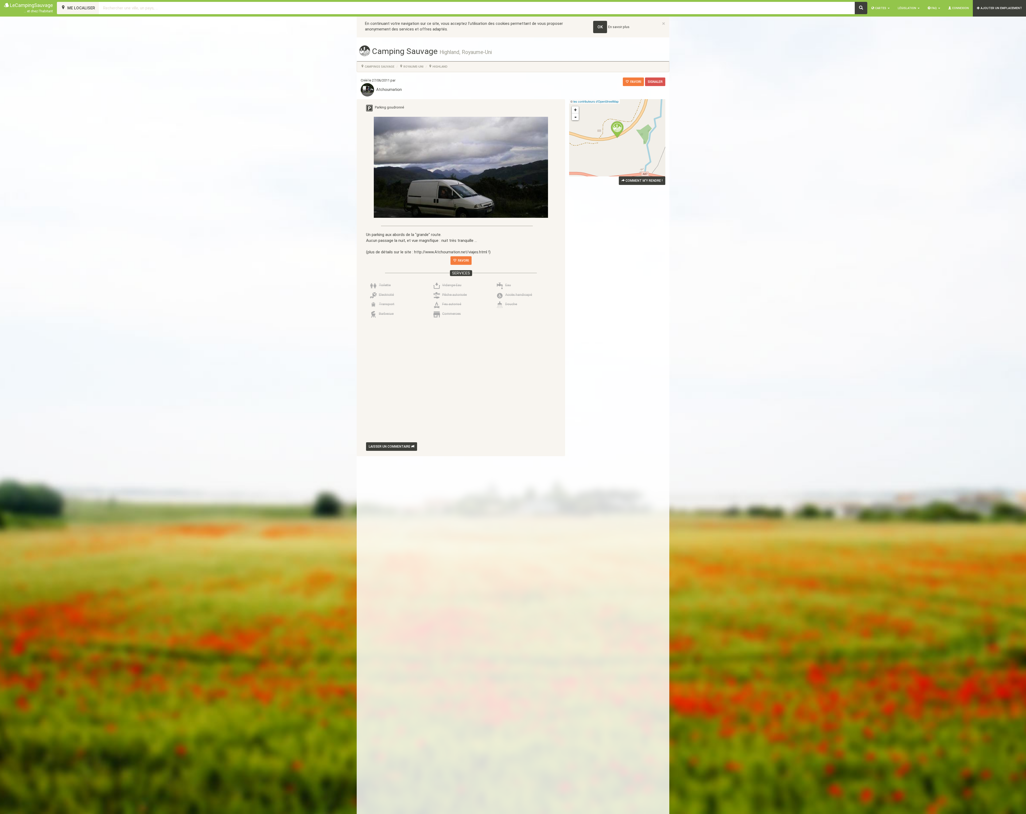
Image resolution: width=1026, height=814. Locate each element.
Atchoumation (388, 89)
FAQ (934, 8)
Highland (440, 66)
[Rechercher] (861, 8)
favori (635, 82)
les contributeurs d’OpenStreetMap (596, 101)
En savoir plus (618, 27)
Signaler (655, 82)
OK (600, 27)
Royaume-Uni (413, 66)
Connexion (960, 8)
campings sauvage (379, 66)
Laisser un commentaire (390, 446)
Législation (907, 8)
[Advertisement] (457, 381)
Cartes (880, 8)
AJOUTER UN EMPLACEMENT (1001, 8)
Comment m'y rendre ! (644, 181)
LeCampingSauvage (31, 7)
